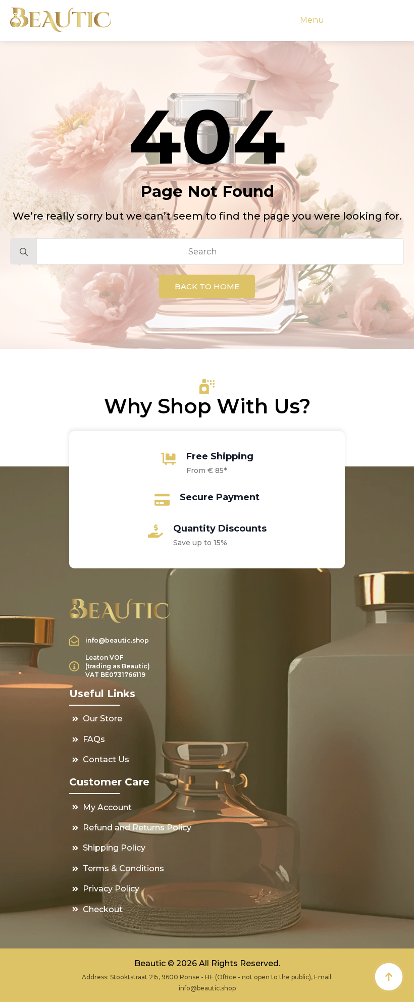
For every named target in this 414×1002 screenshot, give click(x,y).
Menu (312, 20)
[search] (24, 252)
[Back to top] (389, 977)
